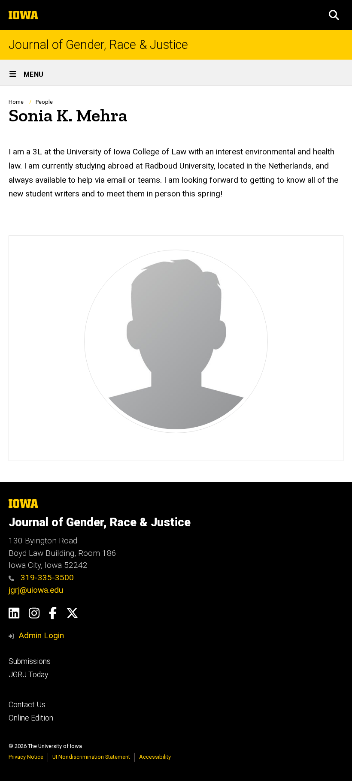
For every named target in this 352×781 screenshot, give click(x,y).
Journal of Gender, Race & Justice (98, 45)
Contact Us (27, 704)
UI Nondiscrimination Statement (91, 757)
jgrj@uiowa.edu (36, 590)
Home (16, 102)
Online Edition (31, 718)
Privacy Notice (26, 757)
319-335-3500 (46, 577)
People (44, 102)
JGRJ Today (28, 674)
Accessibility (155, 757)
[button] (334, 15)
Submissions (30, 661)
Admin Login (41, 635)
